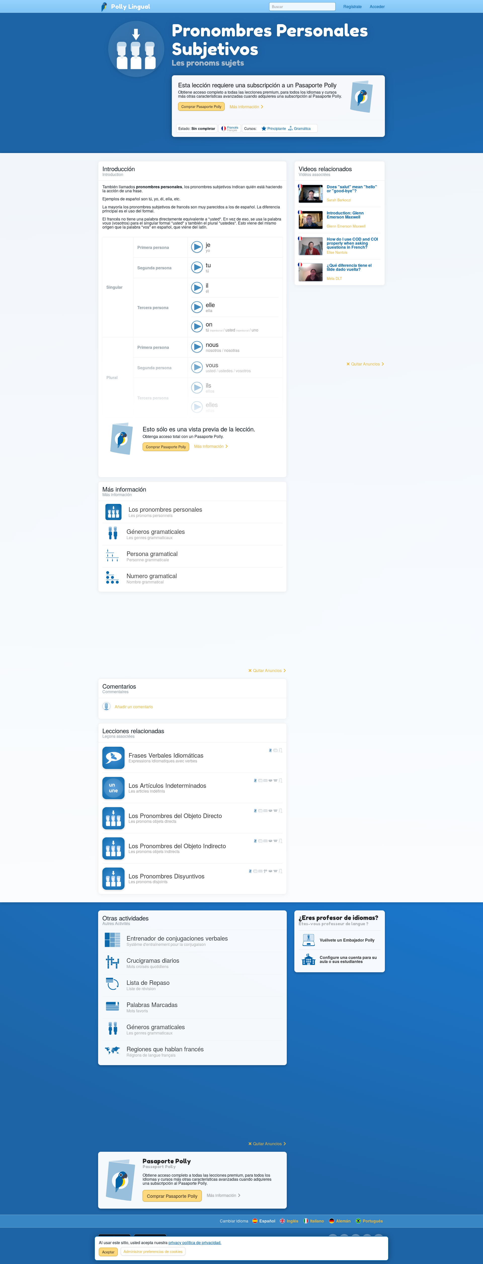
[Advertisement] (192, 631)
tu (208, 264)
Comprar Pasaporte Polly (201, 106)
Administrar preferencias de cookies (153, 1251)
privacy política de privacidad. (195, 1242)
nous (212, 344)
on (209, 323)
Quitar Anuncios (267, 670)
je (208, 244)
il (207, 285)
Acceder (377, 6)
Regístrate (352, 6)
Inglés (292, 1221)
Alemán (343, 1221)
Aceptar (108, 1251)
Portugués (372, 1221)
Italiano (316, 1221)
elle (210, 304)
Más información (245, 106)
